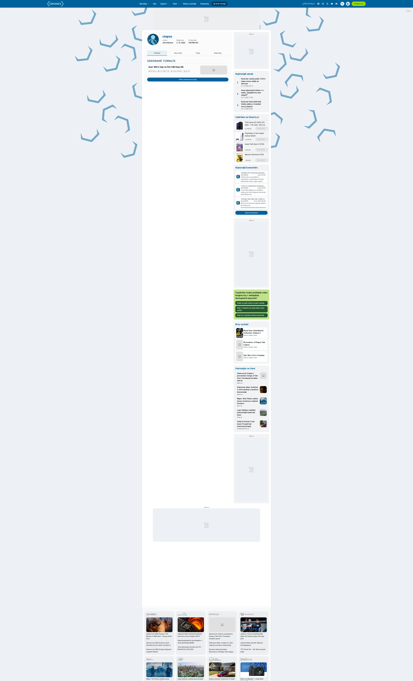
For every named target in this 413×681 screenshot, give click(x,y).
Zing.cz (239, 417)
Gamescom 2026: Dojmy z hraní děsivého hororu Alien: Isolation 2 (158, 644)
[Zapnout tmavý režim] (348, 4)
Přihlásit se (358, 4)
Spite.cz (240, 383)
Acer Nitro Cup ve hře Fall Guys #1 (166, 67)
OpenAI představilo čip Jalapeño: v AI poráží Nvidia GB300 (190, 642)
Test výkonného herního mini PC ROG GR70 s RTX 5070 (189, 648)
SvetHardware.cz (243, 429)
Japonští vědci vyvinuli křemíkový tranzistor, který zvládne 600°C (190, 635)
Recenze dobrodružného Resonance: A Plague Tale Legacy (221, 651)
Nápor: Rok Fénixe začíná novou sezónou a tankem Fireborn (247, 401)
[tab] (157, 53)
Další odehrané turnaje (188, 79)
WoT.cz (239, 406)
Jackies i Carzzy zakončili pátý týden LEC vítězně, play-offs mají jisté (252, 636)
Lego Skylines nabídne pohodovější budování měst (246, 412)
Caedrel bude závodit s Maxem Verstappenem (251, 644)
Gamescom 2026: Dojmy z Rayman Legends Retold (158, 651)
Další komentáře (251, 213)
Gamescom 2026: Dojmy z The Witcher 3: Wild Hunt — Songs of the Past (159, 636)
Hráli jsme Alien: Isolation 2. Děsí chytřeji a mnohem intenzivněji (247, 389)
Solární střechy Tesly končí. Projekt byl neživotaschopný (245, 424)
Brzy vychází (241, 324)
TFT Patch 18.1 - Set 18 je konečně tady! (252, 651)
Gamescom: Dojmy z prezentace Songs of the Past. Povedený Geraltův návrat (247, 377)
